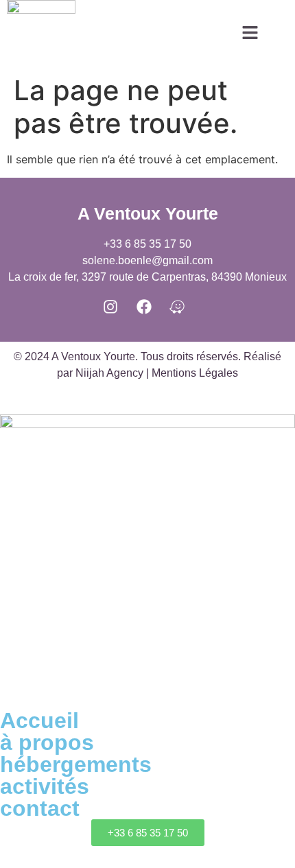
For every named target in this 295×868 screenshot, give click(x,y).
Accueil (39, 720)
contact (40, 808)
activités (44, 786)
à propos (47, 742)
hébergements (76, 764)
